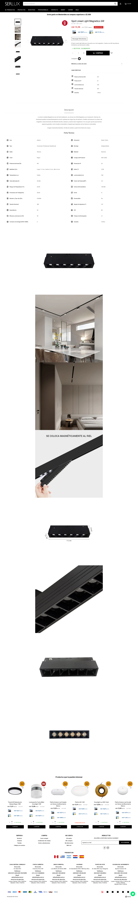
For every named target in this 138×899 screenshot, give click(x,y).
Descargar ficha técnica (79, 39)
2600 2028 (17, 873)
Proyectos (21, 10)
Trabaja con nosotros (19, 845)
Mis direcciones (69, 843)
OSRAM (70, 10)
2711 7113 (34, 873)
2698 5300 (75, 873)
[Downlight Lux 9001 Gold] (101, 791)
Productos (11, 10)
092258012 (103, 873)
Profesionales (43, 10)
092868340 (41, 873)
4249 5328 (96, 873)
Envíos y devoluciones (44, 843)
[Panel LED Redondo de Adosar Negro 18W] (15, 791)
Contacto (54, 10)
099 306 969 (82, 873)
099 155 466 (124, 873)
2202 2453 (55, 873)
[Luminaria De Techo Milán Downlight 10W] (36, 791)
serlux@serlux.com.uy (17, 877)
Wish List (69, 845)
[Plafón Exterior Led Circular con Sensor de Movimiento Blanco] (123, 791)
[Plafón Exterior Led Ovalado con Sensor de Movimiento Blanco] (58, 791)
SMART (63, 10)
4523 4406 (117, 873)
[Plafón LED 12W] (80, 791)
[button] (115, 4)
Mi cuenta (69, 838)
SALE (77, 10)
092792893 (24, 873)
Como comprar (44, 838)
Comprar (99, 53)
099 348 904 (62, 873)
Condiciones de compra (44, 840)
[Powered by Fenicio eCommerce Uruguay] (128, 896)
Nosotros (31, 10)
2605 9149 (11, 873)
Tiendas (19, 843)
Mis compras (69, 840)
